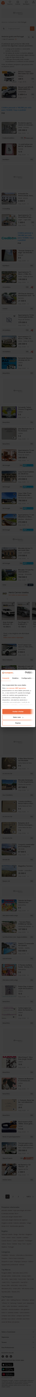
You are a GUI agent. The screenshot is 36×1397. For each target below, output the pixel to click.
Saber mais (17, 717)
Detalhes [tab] (15, 678)
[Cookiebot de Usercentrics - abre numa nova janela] (25, 672)
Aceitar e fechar (18, 711)
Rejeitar (18, 723)
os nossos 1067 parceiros (16, 688)
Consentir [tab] (5, 678)
